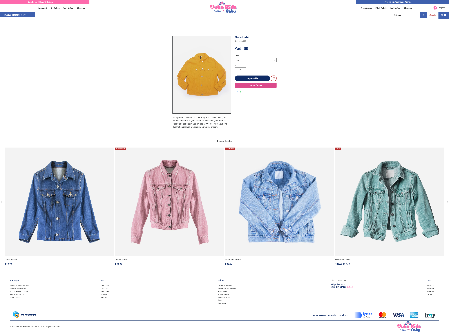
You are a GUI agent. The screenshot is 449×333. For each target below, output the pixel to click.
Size (237, 56)
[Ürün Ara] (423, 15)
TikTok (429, 294)
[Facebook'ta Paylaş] (236, 91)
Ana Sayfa (176, 27)
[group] (224, 207)
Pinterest (430, 291)
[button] (444, 15)
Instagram (431, 286)
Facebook (431, 288)
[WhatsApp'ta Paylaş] (241, 91)
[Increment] (244, 70)
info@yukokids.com (17, 294)
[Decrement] (236, 70)
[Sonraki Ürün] (447, 202)
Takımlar (104, 297)
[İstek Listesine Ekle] (274, 78)
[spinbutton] (240, 70)
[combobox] (256, 60)
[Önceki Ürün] (1, 202)
